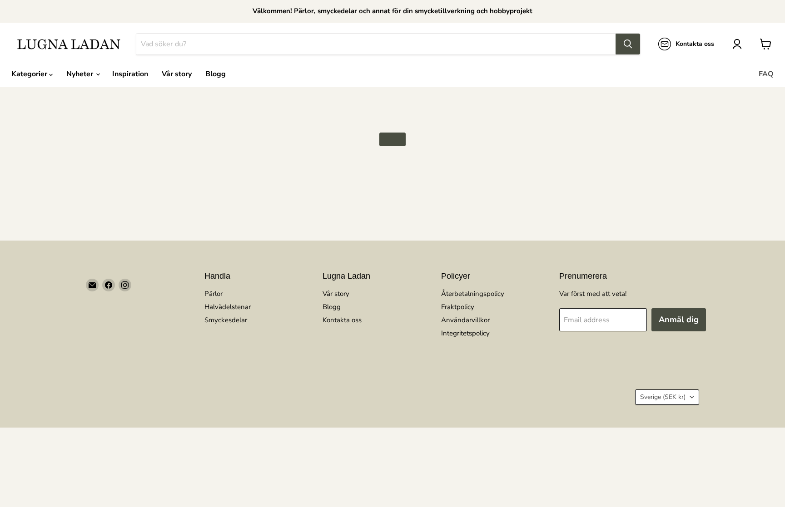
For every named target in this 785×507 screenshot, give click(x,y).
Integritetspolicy (465, 333)
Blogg (215, 74)
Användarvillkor (465, 320)
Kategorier (30, 74)
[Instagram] (125, 285)
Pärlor (213, 293)
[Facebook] (108, 285)
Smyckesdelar (225, 320)
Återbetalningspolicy (472, 293)
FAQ (766, 74)
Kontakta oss (342, 320)
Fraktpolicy (457, 306)
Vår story (177, 74)
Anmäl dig (679, 319)
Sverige (663, 397)
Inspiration (130, 74)
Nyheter (80, 74)
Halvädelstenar (227, 306)
